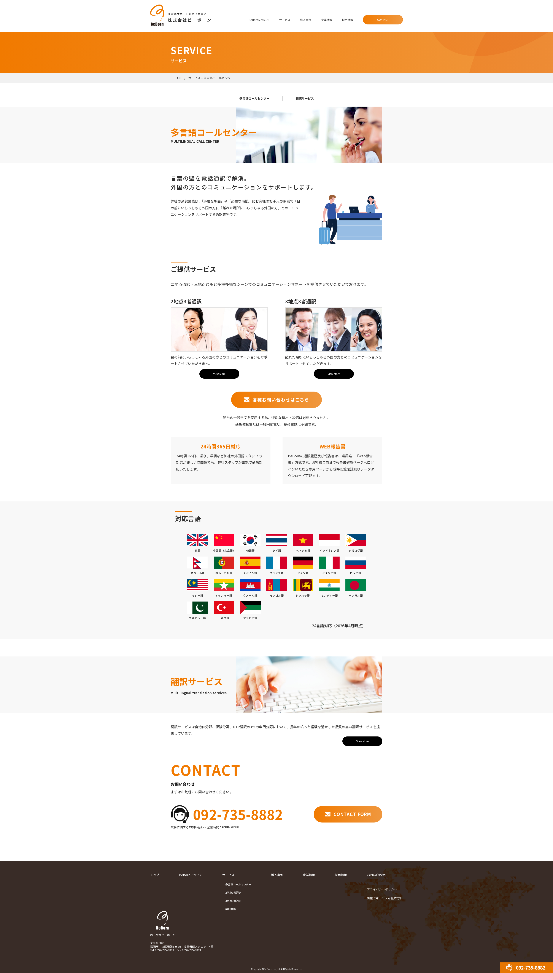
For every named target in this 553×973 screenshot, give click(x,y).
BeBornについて (259, 20)
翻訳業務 (230, 909)
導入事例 (305, 20)
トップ (154, 875)
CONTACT (383, 19)
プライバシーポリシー (382, 889)
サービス (284, 20)
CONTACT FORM (352, 814)
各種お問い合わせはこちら (281, 399)
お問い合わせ (376, 875)
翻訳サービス (305, 98)
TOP (178, 78)
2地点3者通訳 (233, 892)
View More (219, 374)
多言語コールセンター (254, 98)
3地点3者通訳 (233, 901)
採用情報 (347, 20)
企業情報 (326, 20)
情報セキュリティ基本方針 (385, 898)
